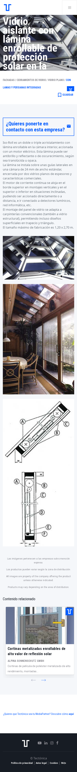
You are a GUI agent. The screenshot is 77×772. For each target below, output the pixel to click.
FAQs (63, 763)
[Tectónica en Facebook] (55, 743)
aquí (71, 713)
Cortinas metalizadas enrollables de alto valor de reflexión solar (37, 651)
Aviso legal (41, 763)
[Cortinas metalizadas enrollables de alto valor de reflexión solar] (40, 625)
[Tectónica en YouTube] (38, 743)
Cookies (54, 763)
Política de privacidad (22, 763)
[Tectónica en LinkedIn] (44, 743)
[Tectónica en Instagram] (50, 743)
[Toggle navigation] (69, 7)
